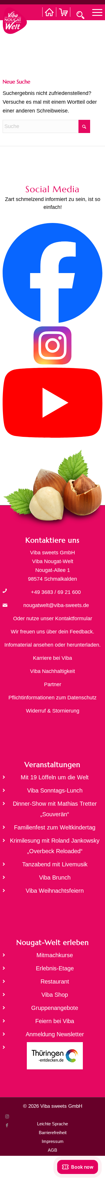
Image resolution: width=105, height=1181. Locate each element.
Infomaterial (18, 645)
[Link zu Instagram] (7, 1116)
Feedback (81, 632)
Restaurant (55, 981)
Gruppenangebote (54, 1008)
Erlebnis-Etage (55, 968)
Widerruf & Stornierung (52, 711)
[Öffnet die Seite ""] (5, 590)
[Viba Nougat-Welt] (15, 19)
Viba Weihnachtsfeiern (55, 890)
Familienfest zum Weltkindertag (54, 827)
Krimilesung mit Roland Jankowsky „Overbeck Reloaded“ (54, 845)
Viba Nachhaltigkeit (52, 671)
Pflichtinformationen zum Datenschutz (52, 698)
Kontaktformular (73, 618)
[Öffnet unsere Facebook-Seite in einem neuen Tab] (52, 321)
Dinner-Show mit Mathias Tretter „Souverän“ (55, 808)
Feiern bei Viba (54, 1021)
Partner (52, 684)
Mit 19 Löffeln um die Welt (55, 777)
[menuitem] (94, 11)
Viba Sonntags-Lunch (55, 790)
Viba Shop (54, 994)
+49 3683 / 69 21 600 (56, 592)
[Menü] (94, 11)
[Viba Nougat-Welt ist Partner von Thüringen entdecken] (52, 1057)
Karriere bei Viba (52, 658)
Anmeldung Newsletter (55, 1034)
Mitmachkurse (54, 955)
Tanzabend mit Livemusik (55, 864)
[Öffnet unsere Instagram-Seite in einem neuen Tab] (52, 363)
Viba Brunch (55, 877)
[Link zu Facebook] (7, 1125)
